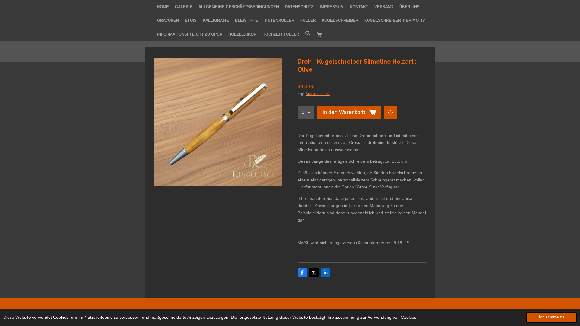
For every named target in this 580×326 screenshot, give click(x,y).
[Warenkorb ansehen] (319, 34)
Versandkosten (318, 94)
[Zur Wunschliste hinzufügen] (390, 112)
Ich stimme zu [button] (551, 317)
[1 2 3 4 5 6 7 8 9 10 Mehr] (306, 112)
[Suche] (308, 33)
